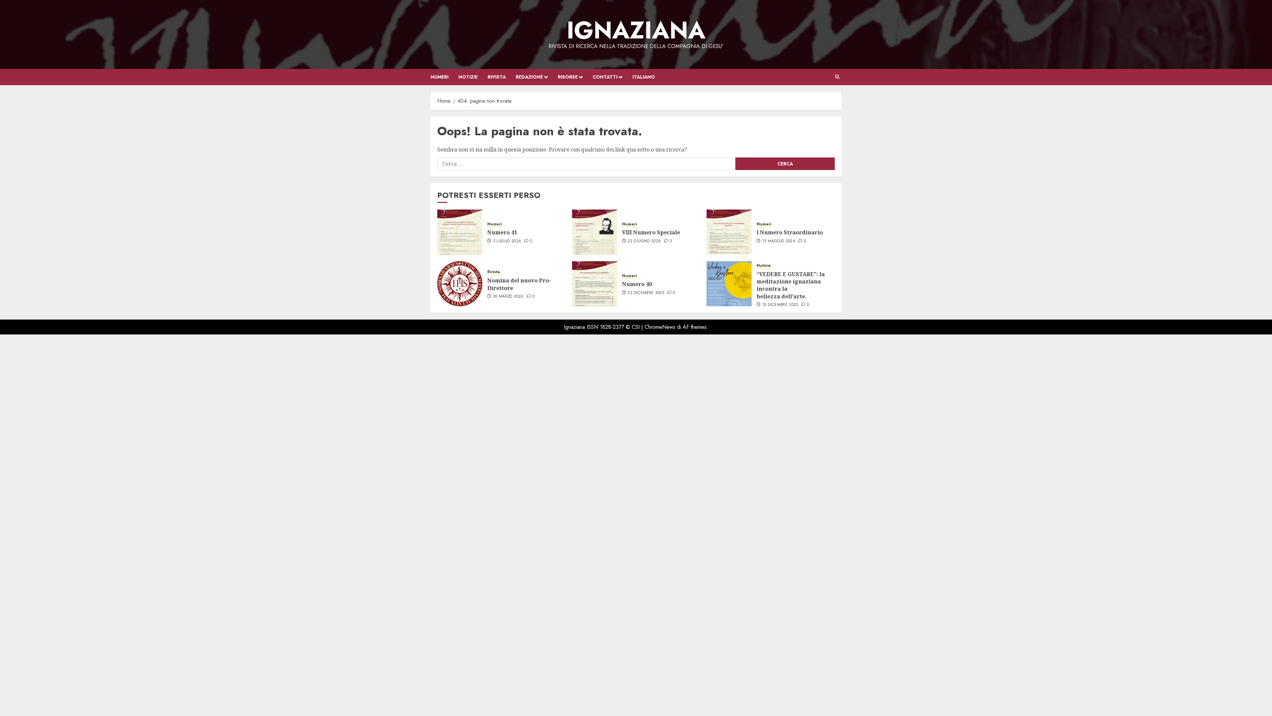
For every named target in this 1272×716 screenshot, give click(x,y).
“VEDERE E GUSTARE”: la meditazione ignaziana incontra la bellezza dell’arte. (791, 285)
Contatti (605, 77)
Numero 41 (502, 232)
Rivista (497, 77)
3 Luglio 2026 (507, 241)
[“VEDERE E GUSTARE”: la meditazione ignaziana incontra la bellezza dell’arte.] (729, 283)
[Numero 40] (594, 283)
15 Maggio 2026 (778, 241)
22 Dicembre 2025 (645, 293)
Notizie (468, 77)
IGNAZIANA (636, 30)
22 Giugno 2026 (644, 241)
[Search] (837, 77)
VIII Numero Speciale (651, 232)
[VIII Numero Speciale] (594, 232)
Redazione (529, 77)
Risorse (568, 77)
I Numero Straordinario (790, 232)
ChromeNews (660, 327)
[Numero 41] (459, 232)
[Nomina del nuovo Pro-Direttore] (459, 283)
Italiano (643, 77)
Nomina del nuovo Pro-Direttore (519, 284)
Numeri (440, 77)
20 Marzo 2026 (508, 296)
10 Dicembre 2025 (780, 305)
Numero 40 (637, 284)
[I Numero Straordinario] (729, 232)
